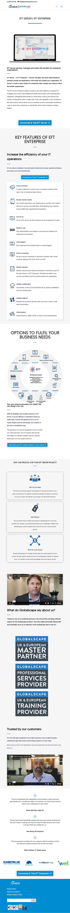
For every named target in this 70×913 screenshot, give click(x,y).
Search (33, 900)
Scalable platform (22, 298)
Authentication (21, 312)
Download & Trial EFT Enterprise (33, 177)
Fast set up (19, 217)
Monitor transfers (22, 267)
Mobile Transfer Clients (24, 200)
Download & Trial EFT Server (33, 122)
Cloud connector (22, 186)
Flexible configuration (23, 284)
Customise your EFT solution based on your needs (26, 445)
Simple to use (20, 228)
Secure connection (22, 253)
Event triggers (21, 242)
